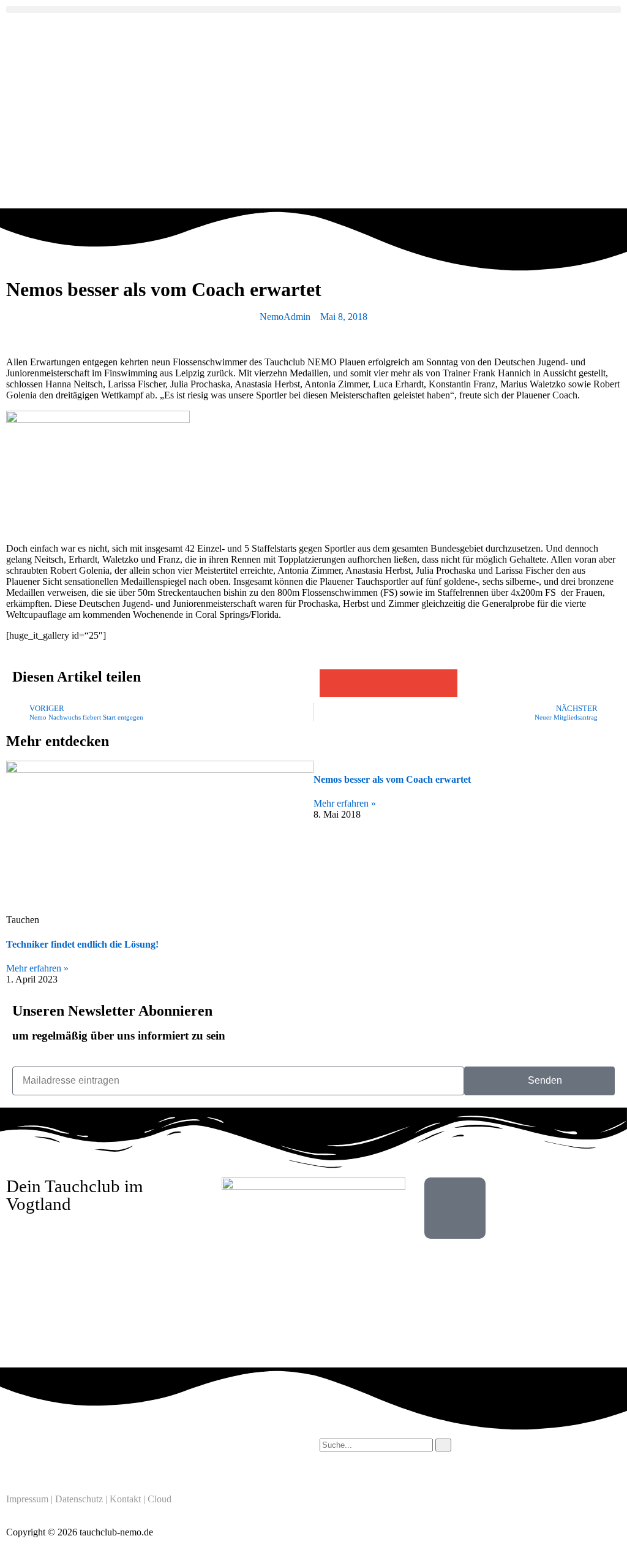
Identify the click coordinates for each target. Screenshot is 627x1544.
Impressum (27, 1499)
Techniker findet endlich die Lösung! (82, 944)
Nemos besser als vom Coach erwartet (392, 779)
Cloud (159, 1499)
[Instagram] (21, 1454)
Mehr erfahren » (37, 968)
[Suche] (443, 1445)
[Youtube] (87, 1454)
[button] (313, 9)
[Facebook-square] (54, 1454)
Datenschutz (79, 1499)
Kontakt (125, 1499)
